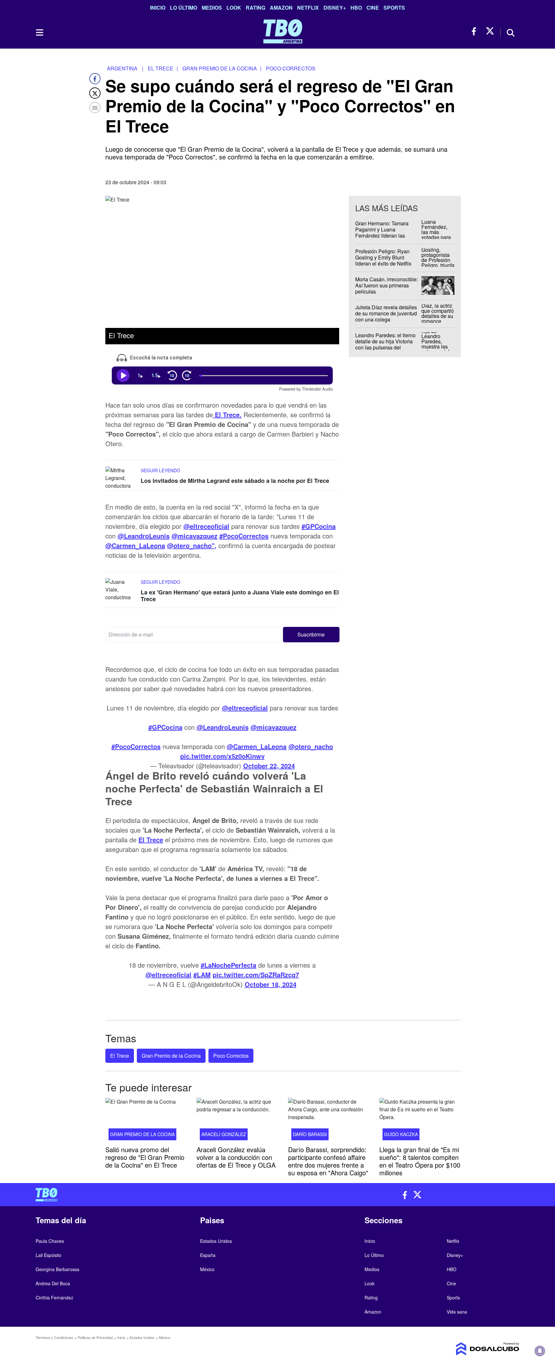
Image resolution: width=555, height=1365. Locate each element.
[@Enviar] (95, 107)
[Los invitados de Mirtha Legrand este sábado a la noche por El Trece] (121, 478)
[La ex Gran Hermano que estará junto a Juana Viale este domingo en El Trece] (121, 590)
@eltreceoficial (245, 707)
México (207, 1269)
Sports (394, 7)
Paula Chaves (50, 1241)
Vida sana (457, 1311)
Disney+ (334, 7)
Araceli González (223, 1134)
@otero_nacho (310, 746)
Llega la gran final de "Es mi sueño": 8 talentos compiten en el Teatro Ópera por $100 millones (419, 1161)
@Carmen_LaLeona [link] (135, 545)
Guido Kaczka (401, 1134)
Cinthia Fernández (54, 1297)
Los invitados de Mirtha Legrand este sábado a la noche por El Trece (235, 480)
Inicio (157, 7)
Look (233, 7)
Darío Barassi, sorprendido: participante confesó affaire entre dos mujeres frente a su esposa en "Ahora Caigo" (328, 1161)
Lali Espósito (48, 1255)
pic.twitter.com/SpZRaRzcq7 (256, 974)
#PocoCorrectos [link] (244, 535)
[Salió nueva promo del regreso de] (146, 1121)
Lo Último (183, 7)
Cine (372, 7)
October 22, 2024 (269, 765)
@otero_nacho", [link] (191, 545)
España (208, 1255)
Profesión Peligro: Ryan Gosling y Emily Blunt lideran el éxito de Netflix (383, 257)
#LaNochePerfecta (228, 965)
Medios (212, 7)
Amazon (281, 7)
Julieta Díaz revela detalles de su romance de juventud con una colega (386, 313)
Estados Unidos (216, 1241)
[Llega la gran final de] (420, 1121)
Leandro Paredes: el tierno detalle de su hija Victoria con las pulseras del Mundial (385, 344)
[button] (311, 634)
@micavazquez (273, 727)
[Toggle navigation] (39, 32)
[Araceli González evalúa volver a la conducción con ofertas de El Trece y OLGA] (237, 1121)
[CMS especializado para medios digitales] (462, 1348)
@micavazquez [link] (194, 535)
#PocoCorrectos (136, 746)
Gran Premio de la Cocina (171, 1055)
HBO (356, 7)
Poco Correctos (231, 1055)
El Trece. (227, 414)
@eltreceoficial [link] (206, 526)
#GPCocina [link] (319, 526)
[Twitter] (95, 93)
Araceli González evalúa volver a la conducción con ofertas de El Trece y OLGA (236, 1157)
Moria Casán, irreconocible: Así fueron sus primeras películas (386, 285)
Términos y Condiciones (54, 1337)
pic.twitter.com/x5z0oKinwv (222, 756)
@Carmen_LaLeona (256, 746)
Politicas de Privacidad (95, 1337)
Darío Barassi (310, 1134)
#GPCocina (165, 727)
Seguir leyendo (160, 470)
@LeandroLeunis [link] (144, 535)
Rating (255, 7)
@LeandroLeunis (223, 727)
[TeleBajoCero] (154, 1194)
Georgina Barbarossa (57, 1269)
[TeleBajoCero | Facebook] (476, 31)
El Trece (150, 839)
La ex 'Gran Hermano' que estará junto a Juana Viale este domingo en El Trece (240, 595)
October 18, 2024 (270, 984)
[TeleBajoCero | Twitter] (490, 31)
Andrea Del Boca (53, 1283)
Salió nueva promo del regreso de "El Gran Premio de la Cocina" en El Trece (144, 1157)
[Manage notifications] (540, 1351)
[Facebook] (95, 78)
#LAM (202, 974)
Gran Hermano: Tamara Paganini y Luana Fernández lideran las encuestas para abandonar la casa (385, 236)
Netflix (308, 7)
